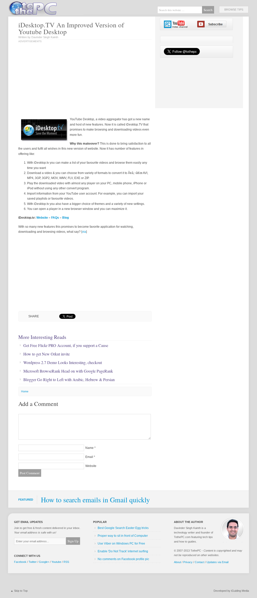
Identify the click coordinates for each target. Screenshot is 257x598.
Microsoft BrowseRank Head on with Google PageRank (68, 371)
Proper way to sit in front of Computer (123, 535)
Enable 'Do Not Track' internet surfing (123, 551)
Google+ (44, 561)
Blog (65, 217)
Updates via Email (217, 562)
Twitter (33, 561)
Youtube (56, 561)
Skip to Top (21, 590)
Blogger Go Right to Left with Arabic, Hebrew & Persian (69, 379)
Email (89, 457)
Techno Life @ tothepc (45, 7)
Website (42, 217)
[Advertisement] (70, 80)
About (177, 562)
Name (89, 448)
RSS (66, 561)
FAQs (55, 217)
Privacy (187, 562)
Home (24, 391)
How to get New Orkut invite (46, 354)
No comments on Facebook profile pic (123, 559)
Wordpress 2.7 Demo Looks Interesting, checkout (62, 362)
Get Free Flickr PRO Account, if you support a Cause (65, 345)
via (84, 231)
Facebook (20, 561)
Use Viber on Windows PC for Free (121, 543)
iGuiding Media (240, 590)
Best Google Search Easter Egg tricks (123, 528)
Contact (199, 562)
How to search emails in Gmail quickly (95, 499)
